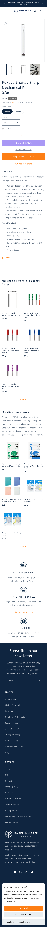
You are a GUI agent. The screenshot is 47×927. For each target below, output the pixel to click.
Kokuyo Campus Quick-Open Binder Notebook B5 (12, 500)
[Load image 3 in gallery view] (35, 69)
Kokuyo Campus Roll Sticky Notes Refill (33, 500)
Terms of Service (23, 922)
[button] (5, 11)
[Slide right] (44, 70)
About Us (9, 769)
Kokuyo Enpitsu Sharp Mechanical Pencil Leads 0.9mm (11, 350)
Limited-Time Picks (13, 705)
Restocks (9, 711)
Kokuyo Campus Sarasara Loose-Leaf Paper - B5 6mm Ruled (33, 466)
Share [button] (7, 258)
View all (23, 399)
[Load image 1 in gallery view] (11, 69)
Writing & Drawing (12, 735)
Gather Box (10, 793)
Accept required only (23, 914)
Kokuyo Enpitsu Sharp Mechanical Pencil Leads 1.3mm (32, 315)
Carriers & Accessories (14, 746)
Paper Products (11, 723)
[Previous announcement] (5, 3)
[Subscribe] (39, 681)
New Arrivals (10, 699)
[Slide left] (3, 70)
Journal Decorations (14, 729)
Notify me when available (23, 156)
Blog (7, 752)
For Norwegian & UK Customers (18, 816)
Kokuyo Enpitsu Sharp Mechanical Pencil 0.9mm (11, 314)
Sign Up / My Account (23, 612)
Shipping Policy (11, 787)
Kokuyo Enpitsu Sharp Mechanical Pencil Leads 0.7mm (32, 350)
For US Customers (12, 822)
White (9, 112)
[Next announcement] (42, 3)
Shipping (14, 102)
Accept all (24, 908)
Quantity (5, 117)
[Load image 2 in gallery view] (23, 69)
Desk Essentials (11, 741)
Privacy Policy (9, 922)
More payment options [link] (24, 149)
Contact (8, 781)
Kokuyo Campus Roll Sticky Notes (11, 534)
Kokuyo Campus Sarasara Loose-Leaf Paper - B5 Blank (12, 465)
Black (20, 112)
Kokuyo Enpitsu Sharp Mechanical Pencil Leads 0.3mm (11, 386)
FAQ (6, 775)
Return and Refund (13, 798)
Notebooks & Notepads (15, 717)
